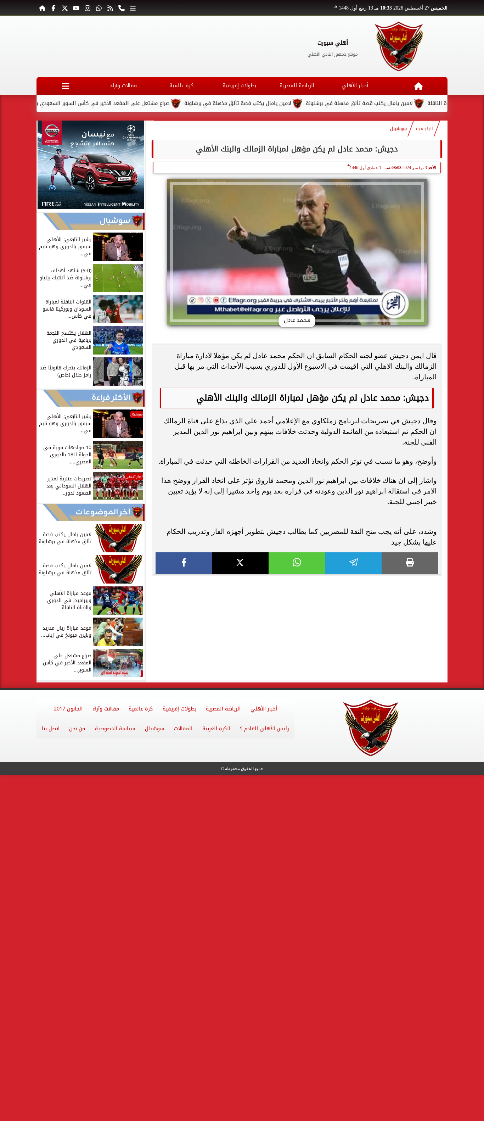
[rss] (110, 7)
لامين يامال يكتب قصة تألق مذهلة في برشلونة (266, 103)
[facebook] (184, 563)
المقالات (183, 729)
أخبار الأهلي (355, 85)
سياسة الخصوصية (115, 729)
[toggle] (65, 86)
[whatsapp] (297, 563)
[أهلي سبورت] (399, 46)
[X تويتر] (65, 7)
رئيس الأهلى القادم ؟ (264, 729)
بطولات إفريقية (239, 85)
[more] (133, 7)
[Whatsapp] (99, 7)
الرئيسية (424, 128)
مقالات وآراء (123, 85)
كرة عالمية (181, 85)
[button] (45, 166)
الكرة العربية (216, 729)
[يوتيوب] (76, 7)
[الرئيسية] (42, 7)
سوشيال (398, 128)
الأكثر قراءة (111, 398)
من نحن (77, 729)
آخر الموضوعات (102, 512)
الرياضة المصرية (297, 85)
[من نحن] (121, 7)
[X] (240, 563)
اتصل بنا (51, 729)
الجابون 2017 (68, 709)
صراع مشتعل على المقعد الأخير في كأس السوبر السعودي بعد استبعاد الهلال (111, 103)
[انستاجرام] (87, 7)
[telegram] (353, 563)
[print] (410, 563)
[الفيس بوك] (53, 7)
